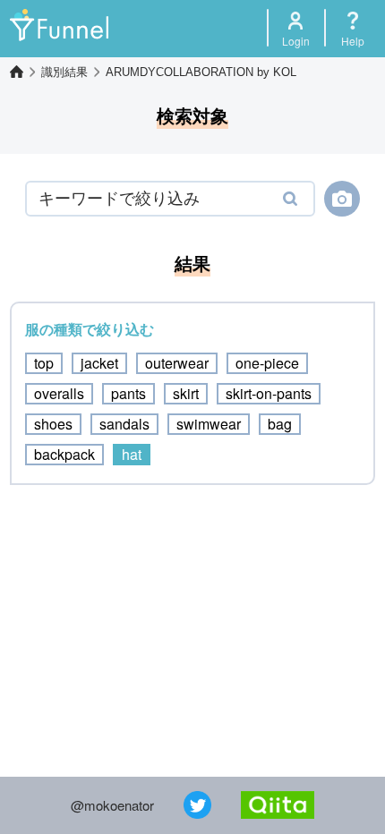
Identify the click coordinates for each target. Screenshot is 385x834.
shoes (53, 423)
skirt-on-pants (269, 393)
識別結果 (64, 72)
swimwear (208, 423)
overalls (59, 393)
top (44, 363)
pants (128, 393)
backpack (64, 454)
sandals (124, 423)
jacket (99, 363)
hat (131, 454)
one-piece (267, 363)
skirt (186, 393)
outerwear (177, 363)
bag (280, 423)
